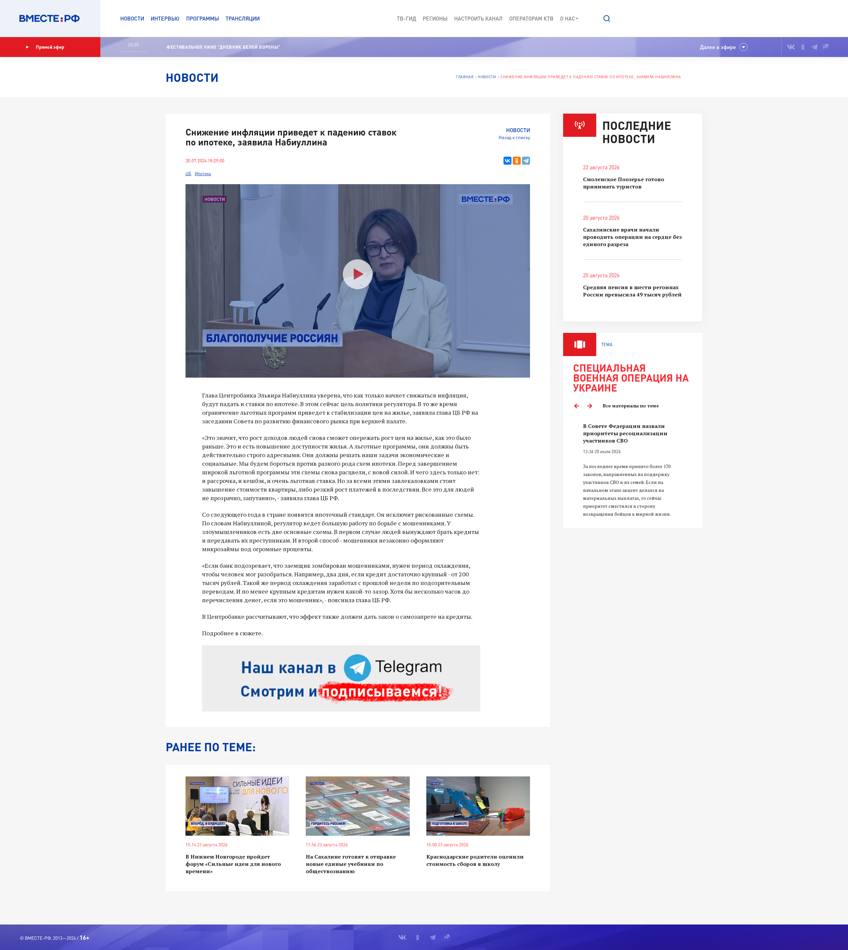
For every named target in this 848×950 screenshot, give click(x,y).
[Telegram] (526, 161)
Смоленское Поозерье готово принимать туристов (623, 183)
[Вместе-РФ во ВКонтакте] (791, 47)
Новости (132, 18)
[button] (607, 19)
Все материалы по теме (631, 405)
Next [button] (589, 405)
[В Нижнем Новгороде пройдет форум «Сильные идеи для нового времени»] (237, 806)
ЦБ (188, 173)
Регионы (435, 18)
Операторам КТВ (531, 18)
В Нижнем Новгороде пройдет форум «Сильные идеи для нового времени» (233, 864)
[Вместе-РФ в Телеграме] (815, 47)
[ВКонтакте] (507, 161)
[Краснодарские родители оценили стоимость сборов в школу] (478, 806)
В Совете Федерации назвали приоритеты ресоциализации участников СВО (625, 433)
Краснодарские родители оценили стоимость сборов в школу (475, 860)
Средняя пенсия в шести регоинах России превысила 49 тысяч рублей (632, 291)
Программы (202, 18)
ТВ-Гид (406, 18)
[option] (632, 470)
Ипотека (203, 173)
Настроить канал (478, 18)
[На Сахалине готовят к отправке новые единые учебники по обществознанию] (357, 806)
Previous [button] (576, 405)
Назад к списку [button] (514, 137)
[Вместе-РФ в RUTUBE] (825, 47)
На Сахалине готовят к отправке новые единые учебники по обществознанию (351, 864)
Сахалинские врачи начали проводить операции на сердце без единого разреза (632, 237)
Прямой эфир (50, 47)
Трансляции (243, 18)
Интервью (165, 18)
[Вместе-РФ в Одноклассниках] (803, 47)
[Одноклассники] (517, 161)
